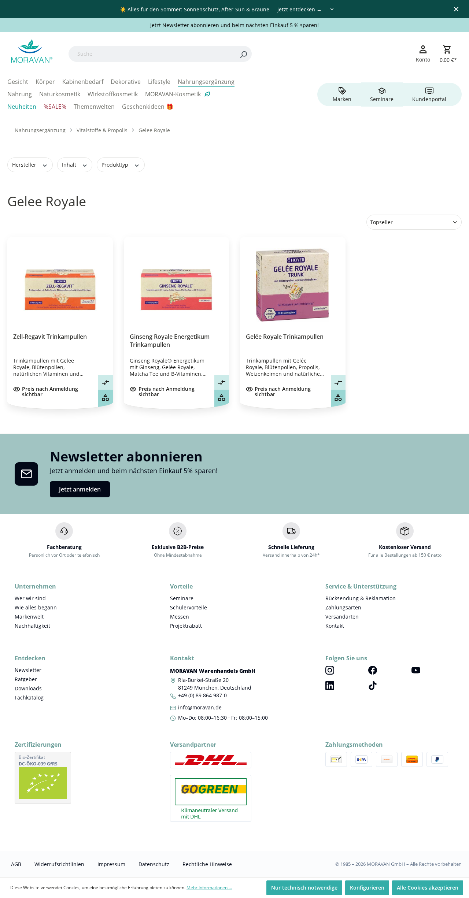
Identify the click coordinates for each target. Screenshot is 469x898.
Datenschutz (154, 864)
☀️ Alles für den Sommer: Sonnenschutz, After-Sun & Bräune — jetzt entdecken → (221, 9)
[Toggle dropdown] (332, 9)
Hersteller (25, 164)
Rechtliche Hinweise (207, 864)
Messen (179, 616)
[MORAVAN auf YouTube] (432, 669)
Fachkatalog (29, 697)
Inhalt (70, 164)
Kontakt (334, 625)
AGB (16, 864)
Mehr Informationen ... (209, 887)
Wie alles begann (36, 607)
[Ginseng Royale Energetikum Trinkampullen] (177, 285)
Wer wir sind (30, 598)
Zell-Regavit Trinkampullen (50, 337)
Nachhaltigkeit (32, 625)
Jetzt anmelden (80, 489)
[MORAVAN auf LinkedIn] (346, 685)
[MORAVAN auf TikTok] (389, 685)
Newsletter (28, 670)
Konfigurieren (367, 887)
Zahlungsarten (343, 607)
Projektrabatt (186, 625)
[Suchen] (243, 54)
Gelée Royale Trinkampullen (285, 337)
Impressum (111, 864)
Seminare (181, 598)
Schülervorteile (188, 607)
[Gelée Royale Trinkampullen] (293, 285)
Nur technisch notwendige (304, 887)
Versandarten (342, 616)
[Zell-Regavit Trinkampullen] (60, 285)
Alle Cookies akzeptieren (427, 887)
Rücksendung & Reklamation (360, 598)
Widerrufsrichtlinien (59, 864)
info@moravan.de (200, 707)
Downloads (28, 688)
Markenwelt (29, 616)
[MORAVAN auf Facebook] (389, 669)
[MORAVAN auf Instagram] (346, 669)
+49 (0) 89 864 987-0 (202, 695)
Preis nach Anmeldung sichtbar (50, 391)
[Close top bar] (456, 9)
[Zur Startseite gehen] (30, 52)
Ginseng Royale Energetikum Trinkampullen (170, 341)
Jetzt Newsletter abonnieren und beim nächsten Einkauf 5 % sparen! (234, 25)
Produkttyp (115, 164)
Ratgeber (26, 679)
